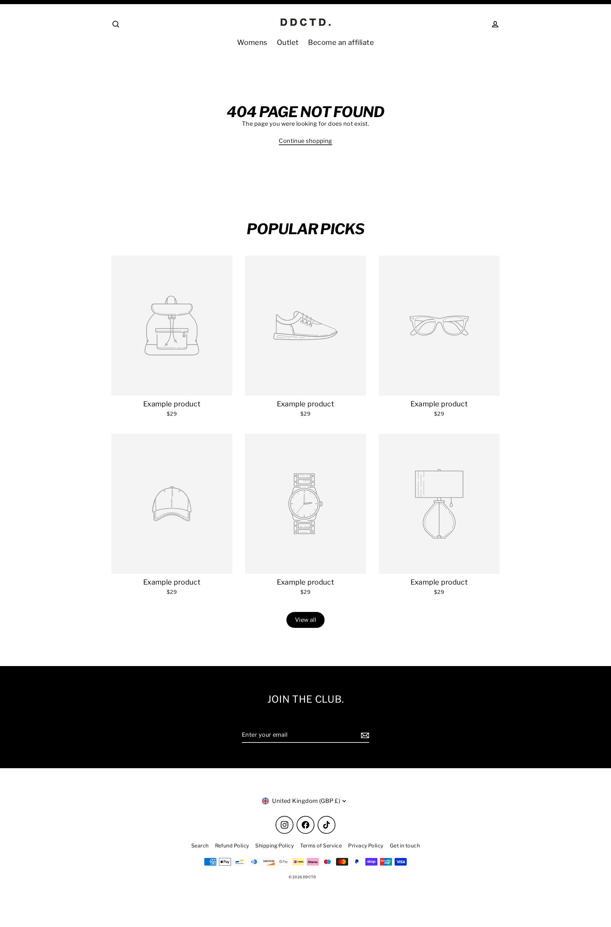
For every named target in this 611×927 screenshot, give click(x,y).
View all (305, 619)
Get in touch (405, 846)
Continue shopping (305, 140)
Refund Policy (232, 846)
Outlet (288, 42)
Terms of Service (321, 846)
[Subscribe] (364, 735)
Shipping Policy (274, 846)
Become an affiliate (341, 42)
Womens (252, 42)
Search (200, 846)
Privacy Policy (365, 846)
